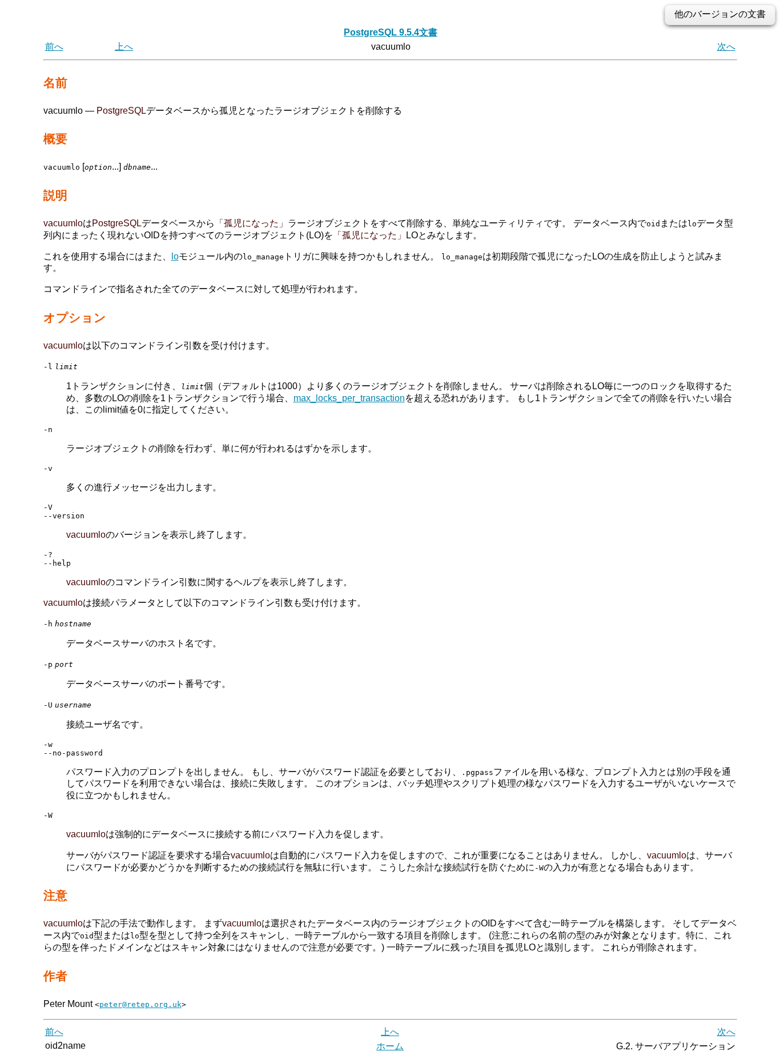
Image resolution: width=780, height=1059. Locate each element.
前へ (54, 46)
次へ (726, 46)
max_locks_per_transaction (349, 398)
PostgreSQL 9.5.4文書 (390, 32)
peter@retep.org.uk (140, 1004)
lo (175, 256)
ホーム (390, 1046)
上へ (124, 46)
